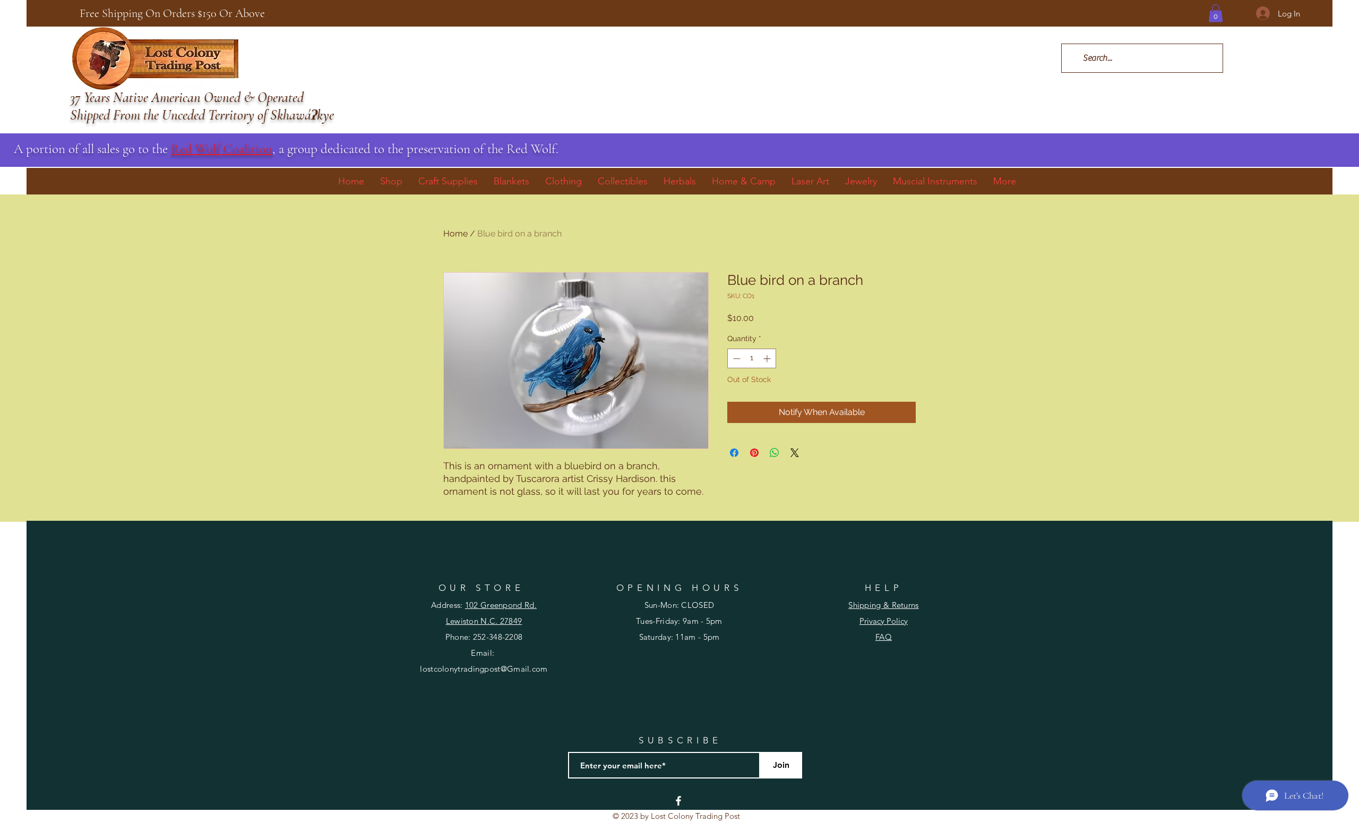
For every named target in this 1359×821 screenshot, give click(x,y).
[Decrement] (735, 358)
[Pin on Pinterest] (754, 452)
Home (455, 233)
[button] (1215, 13)
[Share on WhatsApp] (774, 452)
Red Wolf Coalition (221, 149)
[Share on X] (794, 452)
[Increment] (768, 358)
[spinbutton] (751, 358)
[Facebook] (678, 800)
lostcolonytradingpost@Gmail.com (483, 669)
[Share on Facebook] (734, 452)
